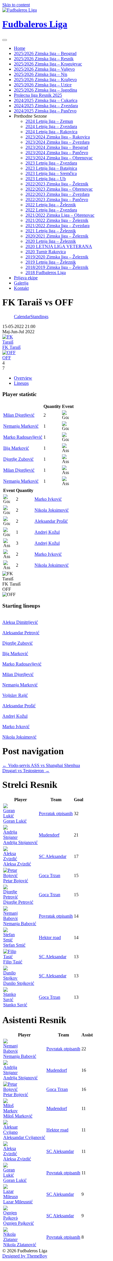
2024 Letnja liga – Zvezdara (51, 126)
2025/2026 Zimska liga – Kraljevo (45, 79)
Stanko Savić (15, 1004)
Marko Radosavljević (22, 437)
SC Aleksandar (52, 856)
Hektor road (50, 937)
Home (19, 48)
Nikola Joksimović (51, 510)
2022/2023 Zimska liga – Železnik (56, 183)
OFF (6, 357)
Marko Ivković (48, 499)
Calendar (22, 316)
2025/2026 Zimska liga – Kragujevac (48, 63)
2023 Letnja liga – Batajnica (51, 168)
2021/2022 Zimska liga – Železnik (56, 220)
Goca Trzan (49, 875)
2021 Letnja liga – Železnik (50, 230)
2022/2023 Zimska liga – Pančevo (56, 199)
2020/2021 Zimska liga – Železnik (56, 236)
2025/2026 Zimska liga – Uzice (43, 84)
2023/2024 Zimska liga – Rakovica (57, 136)
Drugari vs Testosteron (26, 770)
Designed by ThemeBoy (24, 1255)
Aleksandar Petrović (20, 632)
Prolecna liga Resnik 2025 (38, 95)
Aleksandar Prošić (51, 521)
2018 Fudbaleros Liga (45, 272)
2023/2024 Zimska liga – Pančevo (56, 152)
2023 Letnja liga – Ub (45, 178)
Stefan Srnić (14, 945)
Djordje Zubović (18, 459)
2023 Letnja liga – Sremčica (51, 173)
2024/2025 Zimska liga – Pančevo (45, 110)
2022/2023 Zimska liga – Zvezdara (57, 194)
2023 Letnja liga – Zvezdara (51, 163)
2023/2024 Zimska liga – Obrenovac (59, 157)
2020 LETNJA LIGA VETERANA (58, 246)
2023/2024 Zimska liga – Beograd (56, 147)
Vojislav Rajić (15, 695)
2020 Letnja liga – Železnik (50, 241)
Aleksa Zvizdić (17, 863)
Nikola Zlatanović (19, 1244)
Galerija (21, 282)
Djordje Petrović (18, 902)
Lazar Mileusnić (18, 1201)
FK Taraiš (11, 347)
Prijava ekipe (26, 277)
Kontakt (21, 288)
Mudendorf (49, 834)
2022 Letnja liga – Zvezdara (51, 209)
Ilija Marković (16, 448)
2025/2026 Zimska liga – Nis (40, 74)
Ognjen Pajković (18, 1223)
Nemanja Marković (21, 426)
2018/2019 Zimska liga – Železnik (56, 267)
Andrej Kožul (47, 532)
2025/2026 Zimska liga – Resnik (44, 58)
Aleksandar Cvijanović (24, 1137)
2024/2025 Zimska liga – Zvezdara (46, 105)
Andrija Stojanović (20, 842)
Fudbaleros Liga (34, 24)
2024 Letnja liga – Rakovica (51, 131)
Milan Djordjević (18, 415)
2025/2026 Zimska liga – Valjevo (44, 69)
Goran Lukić (15, 821)
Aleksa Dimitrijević (20, 622)
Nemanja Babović (19, 923)
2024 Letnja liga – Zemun (49, 121)
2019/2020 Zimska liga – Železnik (56, 256)
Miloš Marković (17, 1116)
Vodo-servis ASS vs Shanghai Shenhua (41, 765)
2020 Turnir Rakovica (45, 251)
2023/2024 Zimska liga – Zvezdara (57, 142)
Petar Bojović (15, 880)
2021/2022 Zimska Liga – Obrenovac (59, 215)
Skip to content (16, 4)
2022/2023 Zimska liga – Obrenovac (59, 189)
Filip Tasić (12, 961)
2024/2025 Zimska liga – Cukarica (45, 100)
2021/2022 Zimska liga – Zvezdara (57, 225)
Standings (39, 316)
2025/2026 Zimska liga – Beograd (45, 53)
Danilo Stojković (18, 983)
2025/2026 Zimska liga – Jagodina (45, 90)
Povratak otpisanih (56, 813)
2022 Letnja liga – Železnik (50, 204)
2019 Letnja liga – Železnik (50, 262)
